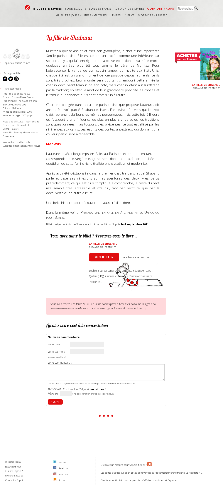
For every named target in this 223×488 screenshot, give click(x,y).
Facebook (64, 468)
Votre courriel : (56, 352)
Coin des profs (160, 8)
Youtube (63, 474)
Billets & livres (47, 8)
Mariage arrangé (30, 132)
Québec (161, 14)
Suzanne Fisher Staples (23, 97)
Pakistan (18, 132)
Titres (86, 14)
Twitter (62, 462)
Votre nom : (54, 344)
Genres (115, 14)
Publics (128, 14)
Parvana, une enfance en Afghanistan (109, 212)
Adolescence (8, 136)
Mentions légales (14, 475)
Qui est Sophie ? (14, 471)
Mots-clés (145, 14)
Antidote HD (196, 472)
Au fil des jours (67, 14)
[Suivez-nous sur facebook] (54, 468)
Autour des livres (129, 8)
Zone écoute (75, 8)
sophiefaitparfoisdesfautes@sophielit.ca (72, 308)
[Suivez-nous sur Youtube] (54, 474)
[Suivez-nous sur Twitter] (54, 462)
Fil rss (62, 480)
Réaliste (15, 128)
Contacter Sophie (14, 480)
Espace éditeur (13, 466)
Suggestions (100, 8)
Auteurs (100, 14)
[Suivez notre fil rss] (54, 480)
